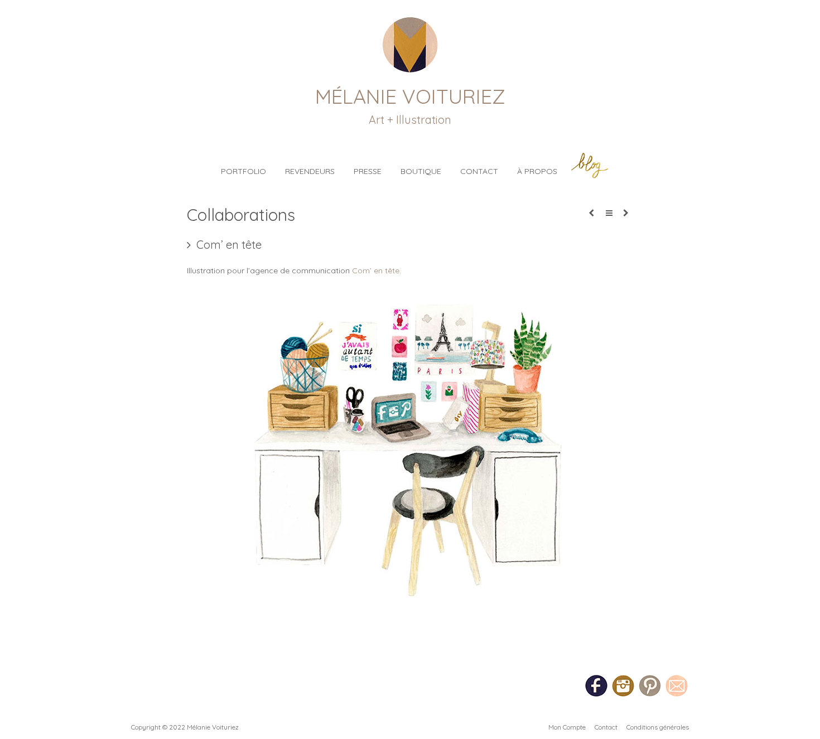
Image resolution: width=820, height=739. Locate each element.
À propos (537, 171)
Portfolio (243, 171)
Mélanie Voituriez (410, 96)
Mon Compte (567, 727)
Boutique (421, 171)
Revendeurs (310, 171)
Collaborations (241, 214)
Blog (589, 165)
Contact (479, 171)
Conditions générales (657, 727)
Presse (368, 171)
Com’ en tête (375, 270)
